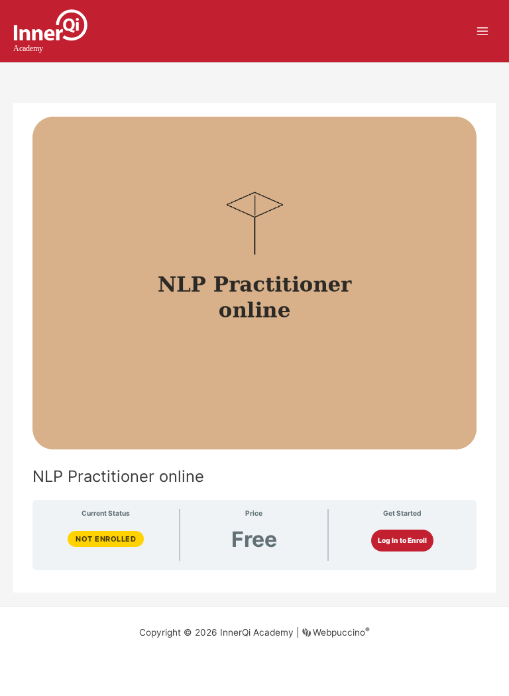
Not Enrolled (106, 539)
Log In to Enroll (402, 540)
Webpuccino (340, 632)
